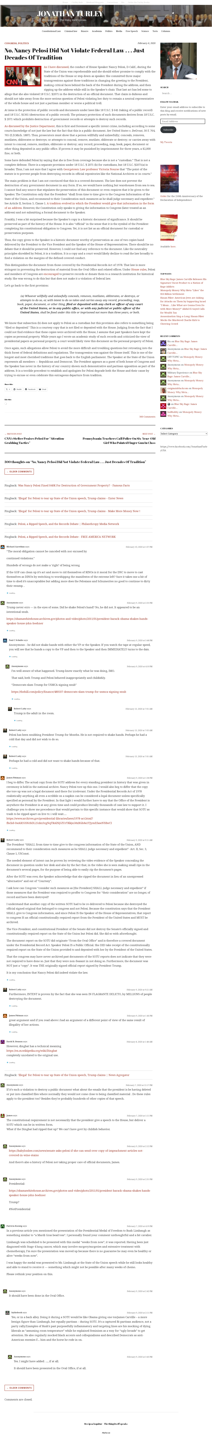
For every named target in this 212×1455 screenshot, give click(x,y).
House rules (138, 269)
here (173, 246)
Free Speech (132, 31)
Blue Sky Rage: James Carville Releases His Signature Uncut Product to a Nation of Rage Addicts (183, 283)
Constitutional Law (51, 31)
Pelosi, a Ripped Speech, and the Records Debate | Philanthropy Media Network (68, 524)
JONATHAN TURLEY (70, 13)
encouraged (51, 274)
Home (65, 2)
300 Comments (147, 416)
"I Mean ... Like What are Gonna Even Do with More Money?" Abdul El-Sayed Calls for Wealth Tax (182, 309)
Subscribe (168, 129)
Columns (165, 31)
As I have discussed (56, 67)
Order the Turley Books (138, 2)
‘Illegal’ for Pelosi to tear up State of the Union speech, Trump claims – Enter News (70, 498)
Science (145, 31)
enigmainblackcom (177, 388)
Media (119, 31)
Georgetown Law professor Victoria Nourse (91, 169)
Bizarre (84, 31)
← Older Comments (19, 471)
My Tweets (166, 142)
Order (163, 196)
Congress (11, 43)
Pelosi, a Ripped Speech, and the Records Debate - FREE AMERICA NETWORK (67, 536)
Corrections (112, 2)
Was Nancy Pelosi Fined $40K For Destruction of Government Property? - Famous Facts (74, 485)
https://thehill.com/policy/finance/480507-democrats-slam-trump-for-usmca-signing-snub (68, 691)
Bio (122, 2)
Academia (97, 31)
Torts (155, 31)
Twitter (173, 13)
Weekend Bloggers (94, 2)
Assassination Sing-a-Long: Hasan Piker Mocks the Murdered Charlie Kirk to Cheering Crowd (182, 320)
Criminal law (70, 31)
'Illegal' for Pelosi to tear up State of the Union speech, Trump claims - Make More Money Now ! (79, 511)
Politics (108, 31)
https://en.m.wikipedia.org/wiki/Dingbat (32, 1050)
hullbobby (173, 412)
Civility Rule (77, 2)
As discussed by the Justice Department (30, 126)
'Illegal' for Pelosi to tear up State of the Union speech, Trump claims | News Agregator (73, 1075)
